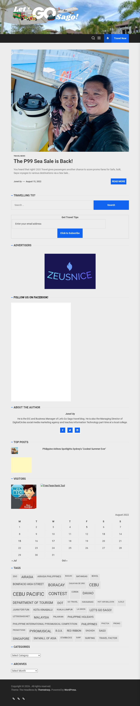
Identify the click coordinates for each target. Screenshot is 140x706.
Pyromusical (40, 631)
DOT (60, 603)
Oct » (64, 560)
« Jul (14, 560)
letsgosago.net (21, 616)
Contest (57, 593)
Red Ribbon (74, 630)
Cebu (94, 585)
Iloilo (121, 602)
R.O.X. (59, 630)
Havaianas (87, 602)
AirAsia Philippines (49, 576)
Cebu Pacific (28, 594)
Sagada (90, 630)
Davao (88, 593)
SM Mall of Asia (45, 638)
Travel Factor (108, 638)
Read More (118, 181)
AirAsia (27, 577)
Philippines (89, 624)
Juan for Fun (21, 609)
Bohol (95, 576)
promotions (19, 630)
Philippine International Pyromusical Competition (45, 624)
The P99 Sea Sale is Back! (43, 161)
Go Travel (73, 602)
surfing (90, 638)
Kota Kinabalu (43, 609)
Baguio (68, 576)
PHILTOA (105, 623)
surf (78, 638)
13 (103, 534)
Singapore (21, 638)
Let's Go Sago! (101, 610)
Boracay (56, 585)
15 (19, 541)
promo (116, 623)
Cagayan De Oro (77, 583)
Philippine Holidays (81, 616)
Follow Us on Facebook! (31, 297)
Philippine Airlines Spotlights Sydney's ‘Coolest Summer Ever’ (74, 449)
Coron (75, 592)
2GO (15, 576)
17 (53, 541)
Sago (102, 630)
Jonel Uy (18, 181)
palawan (58, 616)
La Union (81, 609)
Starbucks (66, 638)
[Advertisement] (21, 465)
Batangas (81, 576)
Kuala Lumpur (65, 609)
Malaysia (41, 617)
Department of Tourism (33, 603)
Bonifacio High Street (28, 584)
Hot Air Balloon (106, 602)
